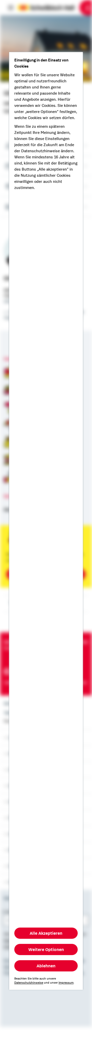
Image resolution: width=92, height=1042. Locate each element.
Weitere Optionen (46, 949)
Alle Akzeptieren (46, 933)
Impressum (66, 983)
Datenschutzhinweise (28, 983)
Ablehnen (46, 966)
